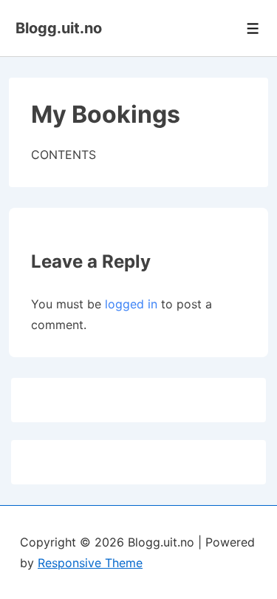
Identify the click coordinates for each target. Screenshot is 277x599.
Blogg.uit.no (59, 28)
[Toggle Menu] (253, 28)
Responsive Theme (90, 562)
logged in (131, 304)
